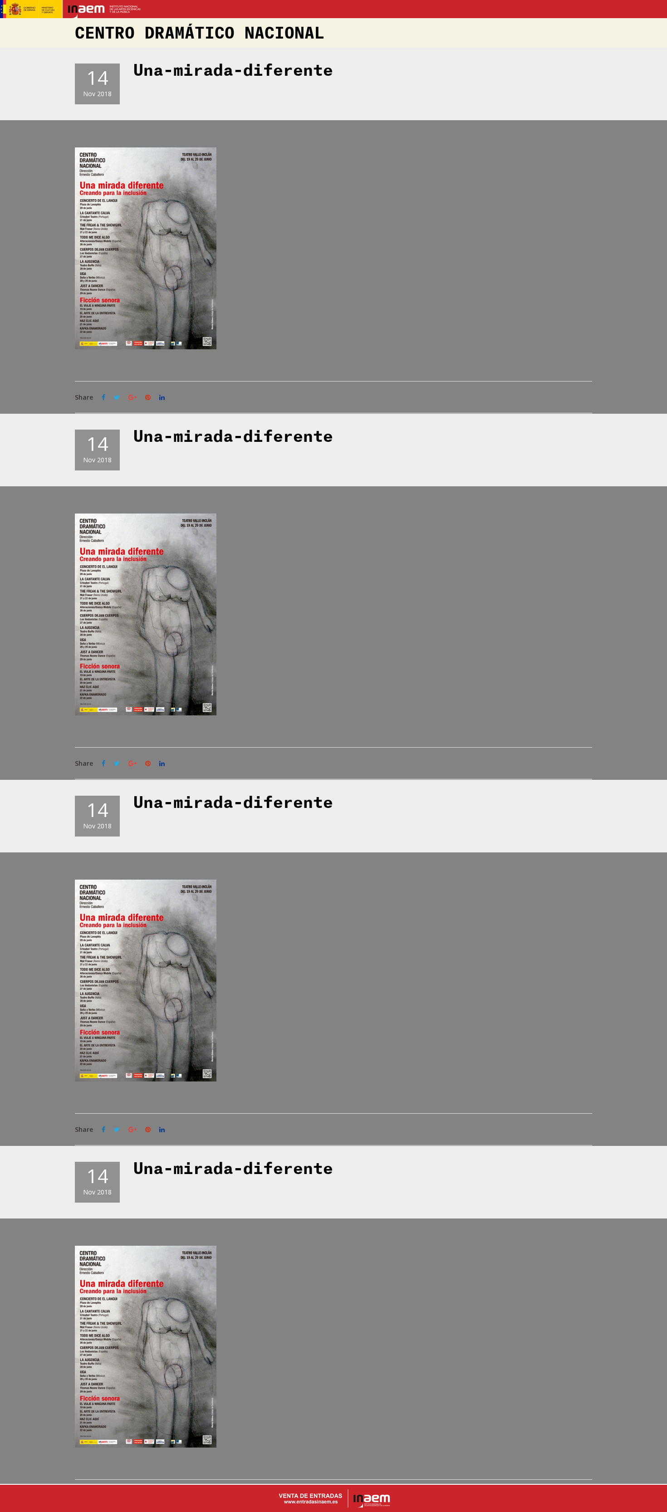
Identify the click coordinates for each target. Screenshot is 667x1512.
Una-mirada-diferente (233, 70)
